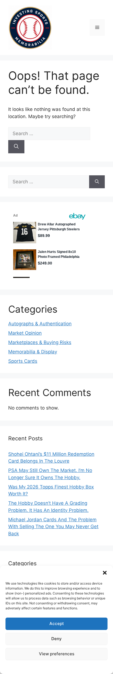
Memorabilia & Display (32, 351)
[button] (105, 572)
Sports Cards (22, 361)
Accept (56, 623)
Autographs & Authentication (40, 323)
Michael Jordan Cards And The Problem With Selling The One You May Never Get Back (53, 526)
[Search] (16, 146)
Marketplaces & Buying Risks (39, 342)
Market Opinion (25, 333)
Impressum (56, 667)
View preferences (56, 653)
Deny (56, 638)
